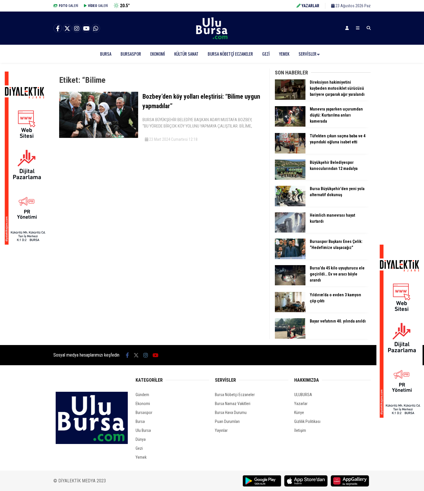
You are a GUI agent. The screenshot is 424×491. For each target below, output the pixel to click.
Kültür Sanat (186, 53)
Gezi (266, 53)
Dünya (141, 439)
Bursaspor (131, 53)
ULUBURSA (303, 394)
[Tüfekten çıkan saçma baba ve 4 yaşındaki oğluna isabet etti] (290, 152)
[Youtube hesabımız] (86, 28)
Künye (299, 412)
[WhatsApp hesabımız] (96, 28)
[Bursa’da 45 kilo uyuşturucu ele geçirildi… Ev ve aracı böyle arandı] (290, 284)
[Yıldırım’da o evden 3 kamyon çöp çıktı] (290, 310)
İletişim (300, 430)
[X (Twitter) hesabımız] (67, 28)
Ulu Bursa (143, 430)
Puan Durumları (227, 421)
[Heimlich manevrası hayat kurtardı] (290, 231)
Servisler (307, 53)
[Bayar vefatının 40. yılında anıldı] (290, 337)
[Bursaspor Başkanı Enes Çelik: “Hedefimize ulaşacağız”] (290, 257)
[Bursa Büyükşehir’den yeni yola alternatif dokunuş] (290, 205)
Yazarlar (300, 403)
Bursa (105, 53)
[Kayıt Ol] (347, 28)
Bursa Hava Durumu (231, 412)
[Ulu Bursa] (212, 39)
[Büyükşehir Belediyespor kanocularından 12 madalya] (290, 178)
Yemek (284, 53)
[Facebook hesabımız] (58, 28)
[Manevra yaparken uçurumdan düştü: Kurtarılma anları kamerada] (290, 125)
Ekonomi (157, 53)
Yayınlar (221, 430)
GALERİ (68, 6)
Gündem (142, 394)
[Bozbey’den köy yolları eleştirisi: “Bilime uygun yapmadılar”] (98, 136)
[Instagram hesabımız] (77, 28)
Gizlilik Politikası (307, 421)
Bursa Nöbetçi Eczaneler (230, 53)
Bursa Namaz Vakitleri (232, 403)
